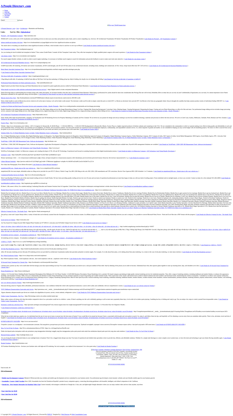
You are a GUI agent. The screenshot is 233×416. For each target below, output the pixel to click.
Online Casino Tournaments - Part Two (12, 296)
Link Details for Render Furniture (107, 346)
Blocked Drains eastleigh (8, 335)
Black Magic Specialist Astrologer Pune (12, 69)
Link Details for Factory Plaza (89, 129)
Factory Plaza (5, 123)
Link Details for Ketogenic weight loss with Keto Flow (17, 308)
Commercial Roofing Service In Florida (12, 175)
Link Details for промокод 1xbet (139, 158)
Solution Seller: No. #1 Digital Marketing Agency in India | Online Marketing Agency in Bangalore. (29, 133)
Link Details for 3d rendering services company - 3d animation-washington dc (59, 238)
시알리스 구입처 (6, 241)
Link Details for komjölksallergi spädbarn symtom (138, 186)
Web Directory (65, 414)
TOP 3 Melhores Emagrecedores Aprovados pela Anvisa (17, 289)
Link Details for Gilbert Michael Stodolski (45, 164)
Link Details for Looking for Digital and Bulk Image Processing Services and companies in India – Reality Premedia (145, 111)
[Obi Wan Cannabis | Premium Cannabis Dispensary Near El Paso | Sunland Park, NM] (116, 349)
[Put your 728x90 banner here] (116, 25)
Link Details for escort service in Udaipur (94, 223)
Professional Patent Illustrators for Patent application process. (18, 83)
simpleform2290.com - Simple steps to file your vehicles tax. (18, 168)
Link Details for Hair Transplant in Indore (139, 52)
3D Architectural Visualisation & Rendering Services (16, 114)
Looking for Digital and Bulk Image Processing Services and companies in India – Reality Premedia (29, 106)
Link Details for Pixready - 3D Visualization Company (160, 39)
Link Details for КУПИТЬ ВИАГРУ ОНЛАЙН (170, 324)
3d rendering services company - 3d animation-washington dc (18, 235)
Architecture (23, 28)
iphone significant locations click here (12, 42)
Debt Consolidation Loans (79, 414)
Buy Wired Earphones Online (9, 255)
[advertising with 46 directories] (116, 364)
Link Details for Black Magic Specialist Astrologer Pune (18, 72)
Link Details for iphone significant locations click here (98, 45)
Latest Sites (7, 13)
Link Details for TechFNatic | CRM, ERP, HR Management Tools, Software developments (185, 144)
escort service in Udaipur (8, 220)
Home (6, 10)
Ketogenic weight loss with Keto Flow (12, 304)
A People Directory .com (16, 6)
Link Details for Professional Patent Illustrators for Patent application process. (112, 86)
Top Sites (7, 15)
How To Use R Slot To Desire (9, 328)
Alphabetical (25, 32)
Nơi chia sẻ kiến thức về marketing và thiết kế (14, 76)
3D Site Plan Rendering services (10, 249)
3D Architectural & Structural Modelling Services (15, 62)
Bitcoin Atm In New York (8, 98)
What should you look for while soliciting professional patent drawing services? (24, 89)
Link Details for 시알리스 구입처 (211, 245)
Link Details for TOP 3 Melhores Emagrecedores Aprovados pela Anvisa (99, 292)
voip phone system (6, 56)
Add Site (6, 12)
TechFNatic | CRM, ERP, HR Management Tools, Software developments (22, 141)
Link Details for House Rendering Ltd (26, 279)
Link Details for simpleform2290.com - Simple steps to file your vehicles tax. (176, 171)
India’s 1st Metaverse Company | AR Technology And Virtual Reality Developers (24, 148)
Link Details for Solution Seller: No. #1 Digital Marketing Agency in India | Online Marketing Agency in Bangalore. (137, 137)
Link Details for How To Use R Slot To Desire (139, 331)
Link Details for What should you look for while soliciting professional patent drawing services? (66, 94)
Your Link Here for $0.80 (9, 391)
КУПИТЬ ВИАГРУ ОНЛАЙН (10, 321)
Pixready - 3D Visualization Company (12, 36)
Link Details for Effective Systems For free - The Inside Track (214, 214)
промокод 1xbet (6, 155)
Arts (17, 28)
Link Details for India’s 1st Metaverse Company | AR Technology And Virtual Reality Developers (146, 151)
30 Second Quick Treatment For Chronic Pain (14, 262)
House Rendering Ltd (7, 271)
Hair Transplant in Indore (8, 49)
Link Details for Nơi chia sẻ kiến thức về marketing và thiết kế (122, 79)
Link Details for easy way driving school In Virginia (139, 285)
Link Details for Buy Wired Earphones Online (83, 258)
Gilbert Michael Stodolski (8, 161)
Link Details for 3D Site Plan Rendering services (196, 252)
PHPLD (49, 414)
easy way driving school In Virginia (11, 282)
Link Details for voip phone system (135, 59)
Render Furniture (6, 343)
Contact (6, 17)
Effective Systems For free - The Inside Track (14, 211)
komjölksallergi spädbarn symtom (10, 183)
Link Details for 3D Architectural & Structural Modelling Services (168, 65)
